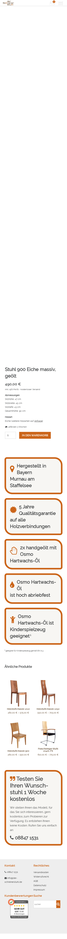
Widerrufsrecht (41, 876)
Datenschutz (40, 885)
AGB (36, 881)
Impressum (39, 889)
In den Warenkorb (35, 435)
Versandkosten (41, 872)
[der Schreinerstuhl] (18, 2)
